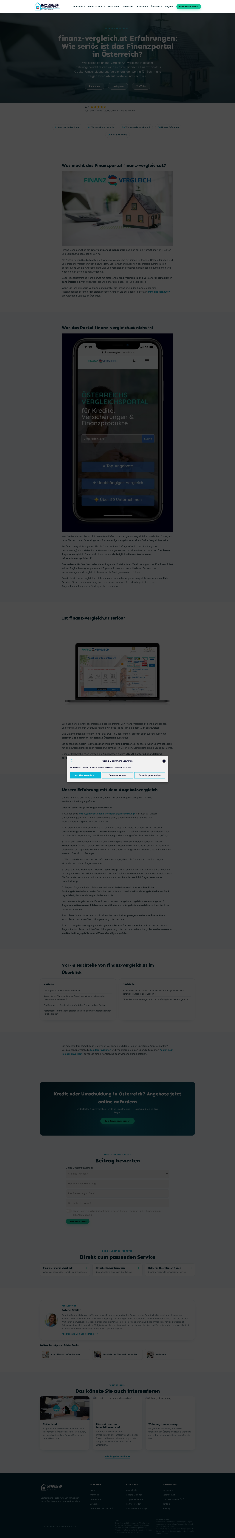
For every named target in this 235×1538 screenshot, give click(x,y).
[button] (164, 761)
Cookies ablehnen (117, 775)
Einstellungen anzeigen (150, 775)
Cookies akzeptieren (85, 775)
